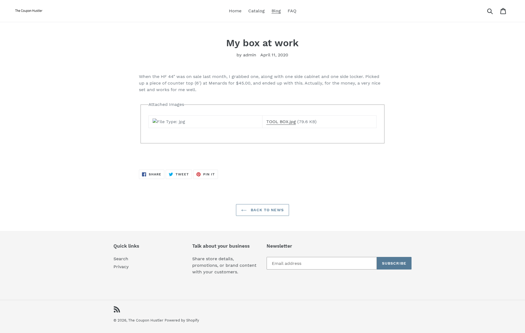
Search (120, 258)
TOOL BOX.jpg (281, 121)
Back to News (266, 210)
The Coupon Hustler (145, 320)
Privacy (121, 266)
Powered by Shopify (182, 320)
